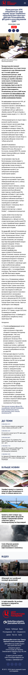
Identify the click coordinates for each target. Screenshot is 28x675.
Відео (5, 556)
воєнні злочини (10, 406)
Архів (20, 635)
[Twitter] (13, 30)
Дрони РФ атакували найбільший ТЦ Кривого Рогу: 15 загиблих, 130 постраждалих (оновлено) (12, 449)
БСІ (14, 632)
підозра (16, 411)
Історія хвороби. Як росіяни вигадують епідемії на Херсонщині (12, 603)
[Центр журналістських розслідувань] (9, 3)
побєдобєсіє (18, 396)
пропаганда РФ (6, 413)
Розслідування (7, 632)
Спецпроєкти (21, 632)
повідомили (7, 101)
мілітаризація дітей (8, 411)
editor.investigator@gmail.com (14, 657)
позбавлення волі (14, 326)
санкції (6, 314)
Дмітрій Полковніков (16, 408)
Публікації (14, 629)
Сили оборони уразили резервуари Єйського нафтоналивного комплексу (12, 546)
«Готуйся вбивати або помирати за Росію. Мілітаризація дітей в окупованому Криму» (13, 96)
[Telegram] (17, 30)
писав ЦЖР (6, 231)
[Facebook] (9, 30)
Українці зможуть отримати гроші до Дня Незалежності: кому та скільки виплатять (12, 491)
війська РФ (18, 406)
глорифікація (6, 408)
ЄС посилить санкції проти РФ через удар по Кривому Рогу (14, 433)
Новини (7, 629)
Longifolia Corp (12, 250)
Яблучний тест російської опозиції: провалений (11, 579)
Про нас (14, 635)
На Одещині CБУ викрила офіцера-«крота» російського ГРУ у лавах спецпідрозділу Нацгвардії (14, 458)
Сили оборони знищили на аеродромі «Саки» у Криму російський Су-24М (13, 427)
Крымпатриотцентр (12, 409)
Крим (14, 27)
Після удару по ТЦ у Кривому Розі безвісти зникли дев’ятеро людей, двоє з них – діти (14, 441)
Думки (8, 635)
